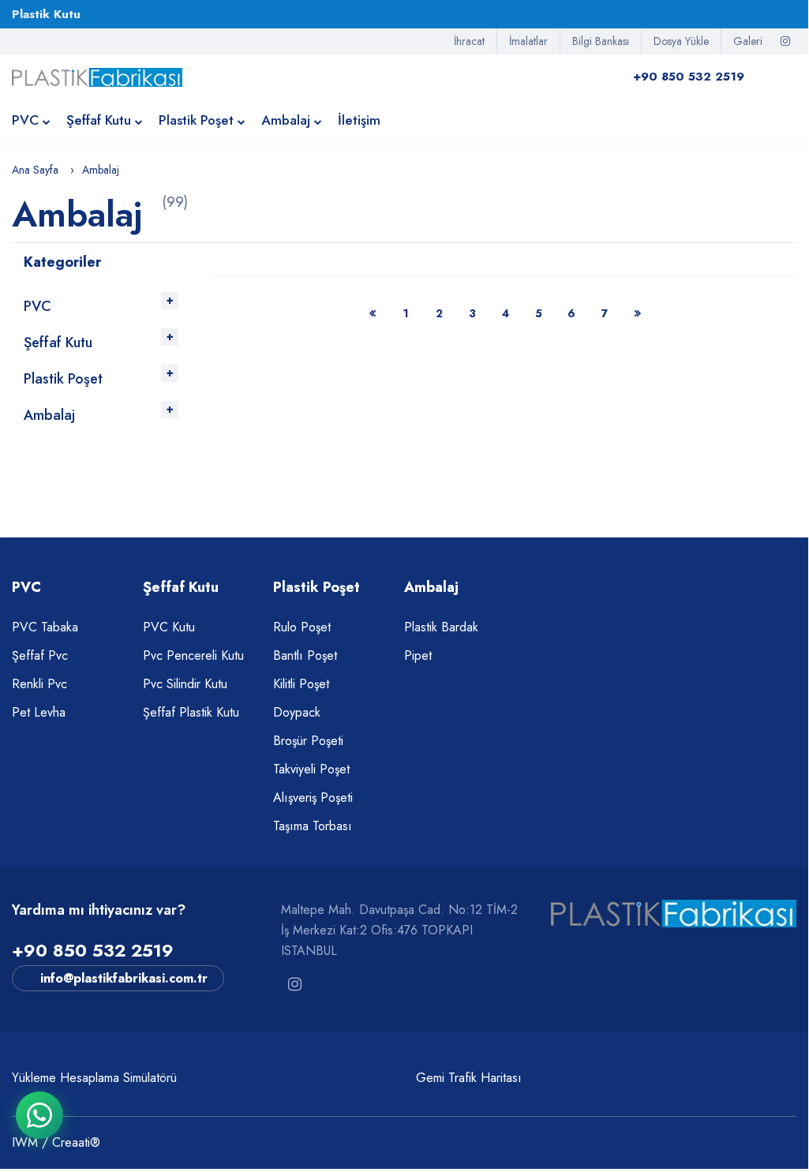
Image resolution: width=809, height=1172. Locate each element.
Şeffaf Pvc (40, 655)
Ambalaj (285, 119)
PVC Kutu (169, 627)
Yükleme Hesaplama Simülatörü (94, 1078)
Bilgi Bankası (600, 41)
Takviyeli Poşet (311, 769)
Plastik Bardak (441, 627)
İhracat (469, 41)
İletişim (359, 119)
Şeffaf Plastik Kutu (191, 712)
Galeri (747, 41)
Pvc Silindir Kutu (185, 684)
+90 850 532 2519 (93, 950)
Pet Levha (39, 712)
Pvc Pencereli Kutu (193, 655)
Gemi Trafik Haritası (469, 1078)
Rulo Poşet (302, 627)
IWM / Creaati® (56, 1142)
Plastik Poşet (196, 119)
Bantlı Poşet (305, 655)
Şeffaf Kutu (98, 119)
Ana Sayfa (35, 170)
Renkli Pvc (39, 684)
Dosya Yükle (681, 41)
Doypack (296, 712)
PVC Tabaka (45, 627)
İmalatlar (528, 41)
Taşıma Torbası (312, 826)
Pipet (418, 655)
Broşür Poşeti (308, 741)
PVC (25, 119)
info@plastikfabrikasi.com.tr (124, 978)
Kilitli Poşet (301, 684)
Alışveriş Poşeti (313, 797)
